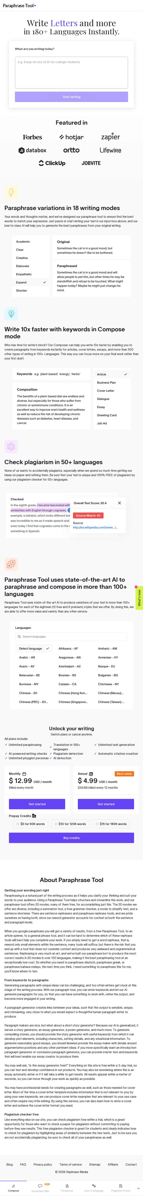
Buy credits (71, 838)
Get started (37, 804)
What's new (138, 596)
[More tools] (138, 1188)
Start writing (71, 96)
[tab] (13, 1188)
